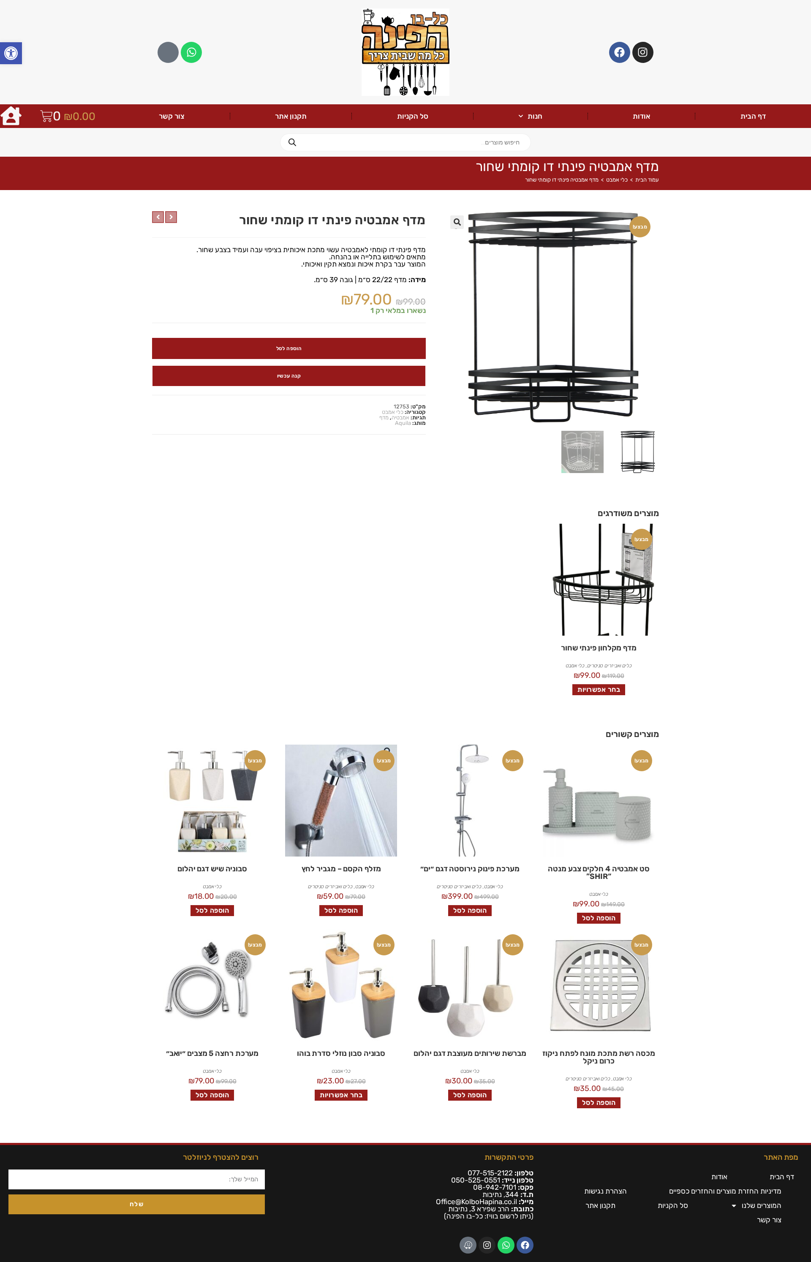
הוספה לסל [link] (599, 918)
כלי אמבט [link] (617, 180)
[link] (11, 53)
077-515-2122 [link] (490, 1173)
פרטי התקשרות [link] (508, 1157)
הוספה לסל (289, 348)
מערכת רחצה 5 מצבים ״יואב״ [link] (212, 1053)
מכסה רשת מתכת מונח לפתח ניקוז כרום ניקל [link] (598, 1057)
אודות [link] (641, 116)
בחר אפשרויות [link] (598, 689)
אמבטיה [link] (400, 417)
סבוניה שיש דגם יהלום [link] (212, 869)
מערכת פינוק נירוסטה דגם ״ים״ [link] (469, 869)
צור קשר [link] (172, 116)
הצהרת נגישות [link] (605, 1191)
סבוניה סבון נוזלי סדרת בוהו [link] (341, 1053)
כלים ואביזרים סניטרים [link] (609, 666)
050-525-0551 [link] (475, 1180)
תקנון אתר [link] (291, 116)
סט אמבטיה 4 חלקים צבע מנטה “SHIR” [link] (598, 872)
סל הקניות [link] (412, 116)
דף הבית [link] (753, 116)
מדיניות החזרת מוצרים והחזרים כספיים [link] (725, 1191)
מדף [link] (384, 417)
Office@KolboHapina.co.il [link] (476, 1201)
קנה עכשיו (289, 376)
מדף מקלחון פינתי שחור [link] (599, 648)
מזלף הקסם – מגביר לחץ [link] (341, 869)
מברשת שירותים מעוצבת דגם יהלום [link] (470, 1053)
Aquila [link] (403, 423)
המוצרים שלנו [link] (761, 1205)
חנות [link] (535, 116)
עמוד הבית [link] (647, 180)
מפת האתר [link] (781, 1157)
